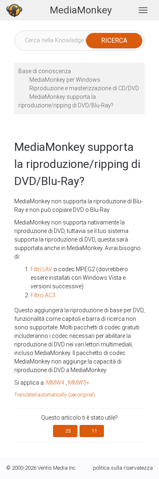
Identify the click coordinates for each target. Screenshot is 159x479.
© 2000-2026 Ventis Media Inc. (41, 468)
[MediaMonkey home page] (14, 10)
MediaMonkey (81, 10)
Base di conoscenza (44, 71)
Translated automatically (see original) (54, 395)
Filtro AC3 (43, 295)
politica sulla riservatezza (123, 468)
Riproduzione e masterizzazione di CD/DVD (84, 88)
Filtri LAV (41, 269)
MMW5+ (79, 382)
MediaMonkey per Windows (64, 79)
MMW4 (55, 382)
